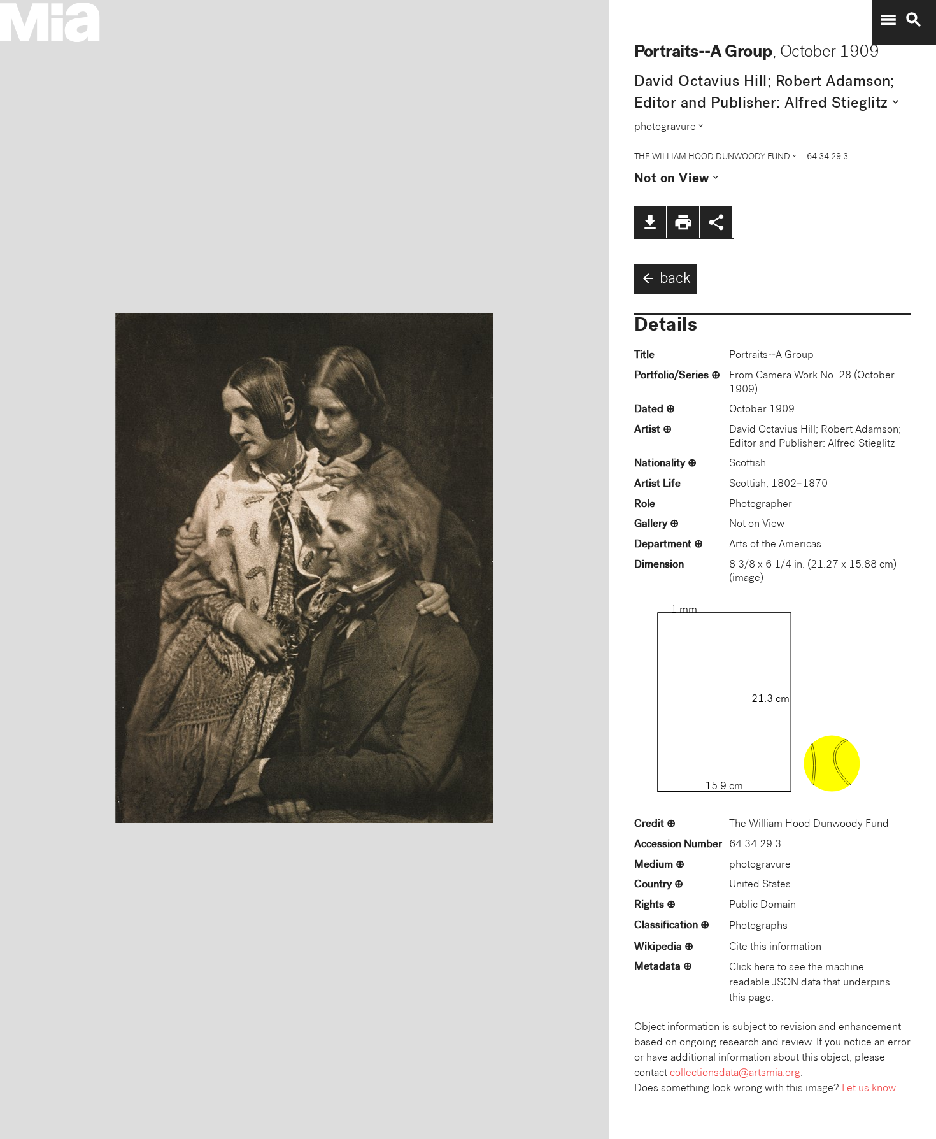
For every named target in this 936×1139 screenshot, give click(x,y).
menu (888, 19)
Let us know (869, 1089)
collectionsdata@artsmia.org (735, 1073)
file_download (650, 222)
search (913, 19)
